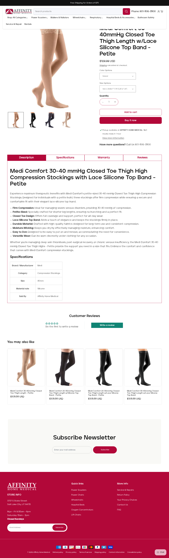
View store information (113, 138)
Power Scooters (78, 490)
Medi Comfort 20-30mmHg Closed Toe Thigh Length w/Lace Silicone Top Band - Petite (103, 393)
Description (26, 157)
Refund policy (58, 552)
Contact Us (122, 505)
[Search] (126, 11)
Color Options (106, 70)
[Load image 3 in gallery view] (50, 120)
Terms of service (85, 552)
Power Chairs (77, 495)
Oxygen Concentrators (82, 510)
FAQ (119, 510)
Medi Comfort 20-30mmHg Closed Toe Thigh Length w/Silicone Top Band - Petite (65, 393)
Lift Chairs (76, 515)
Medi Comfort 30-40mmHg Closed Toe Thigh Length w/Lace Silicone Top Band (142, 393)
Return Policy (123, 495)
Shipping (103, 65)
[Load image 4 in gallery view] (67, 120)
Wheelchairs (77, 500)
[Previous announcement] (36, 3)
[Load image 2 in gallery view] (33, 120)
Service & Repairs (125, 490)
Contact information (117, 552)
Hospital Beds (77, 505)
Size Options (105, 83)
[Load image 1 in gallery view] (16, 120)
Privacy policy (71, 552)
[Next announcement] (132, 3)
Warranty (104, 157)
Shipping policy (100, 552)
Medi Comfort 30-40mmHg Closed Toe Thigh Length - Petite (26, 392)
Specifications (65, 157)
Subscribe (105, 450)
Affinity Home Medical (41, 552)
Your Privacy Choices (127, 500)
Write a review (107, 325)
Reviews (142, 157)
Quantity (104, 96)
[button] (17, 18)
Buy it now (131, 120)
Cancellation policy (134, 552)
